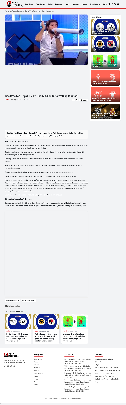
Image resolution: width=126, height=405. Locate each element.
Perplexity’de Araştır (28, 300)
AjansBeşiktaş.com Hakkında (104, 359)
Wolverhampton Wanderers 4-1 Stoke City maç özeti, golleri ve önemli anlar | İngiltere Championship (77, 368)
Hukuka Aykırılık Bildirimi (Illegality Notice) (107, 370)
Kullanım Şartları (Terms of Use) (104, 376)
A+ (77, 100)
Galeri (105, 4)
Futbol (50, 4)
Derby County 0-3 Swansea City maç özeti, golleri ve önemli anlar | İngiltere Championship (77, 361)
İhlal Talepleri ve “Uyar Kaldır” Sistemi (106, 367)
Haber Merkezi (15, 306)
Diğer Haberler (95, 4)
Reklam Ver (98, 362)
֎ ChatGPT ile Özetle (12, 300)
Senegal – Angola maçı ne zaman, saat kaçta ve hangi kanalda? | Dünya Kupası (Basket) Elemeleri (76, 389)
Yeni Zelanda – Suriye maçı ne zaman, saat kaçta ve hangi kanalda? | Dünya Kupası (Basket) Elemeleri (77, 382)
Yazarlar (37, 382)
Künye (97, 382)
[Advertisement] (46, 79)
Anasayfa (8, 11)
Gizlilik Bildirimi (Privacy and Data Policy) (107, 379)
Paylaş (84, 100)
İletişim (97, 365)
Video (36, 379)
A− (73, 100)
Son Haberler (38, 359)
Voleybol (76, 4)
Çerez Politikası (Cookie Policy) (104, 373)
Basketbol (58, 4)
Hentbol (84, 4)
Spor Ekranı (29, 4)
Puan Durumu (40, 4)
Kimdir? (67, 4)
